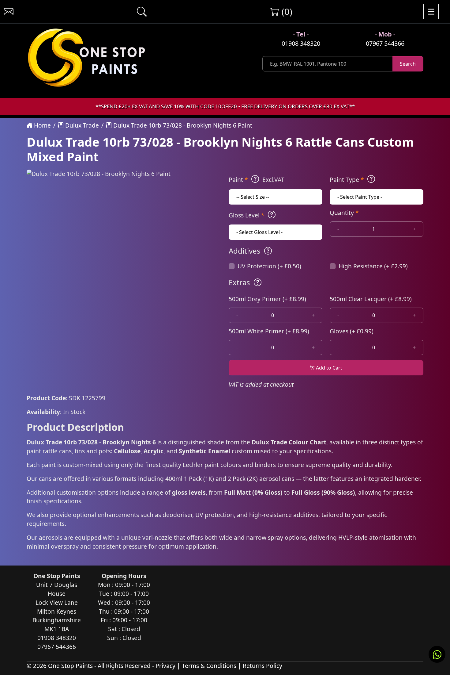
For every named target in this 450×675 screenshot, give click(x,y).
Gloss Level (246, 215)
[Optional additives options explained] (268, 251)
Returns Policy (262, 666)
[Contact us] (8, 11)
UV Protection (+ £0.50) (269, 266)
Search (408, 63)
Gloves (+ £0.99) (351, 331)
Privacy (165, 666)
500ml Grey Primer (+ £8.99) (267, 299)
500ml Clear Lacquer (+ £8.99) (371, 299)
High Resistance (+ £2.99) (373, 266)
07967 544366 (385, 43)
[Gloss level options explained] (271, 215)
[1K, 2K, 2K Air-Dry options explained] (255, 179)
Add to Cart (328, 367)
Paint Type (347, 179)
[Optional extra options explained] (257, 282)
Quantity (344, 213)
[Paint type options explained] (371, 179)
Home (41, 125)
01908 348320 (301, 43)
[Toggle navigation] (431, 11)
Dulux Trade (81, 125)
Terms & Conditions (209, 666)
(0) (285, 11)
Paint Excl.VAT (256, 179)
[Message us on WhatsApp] (437, 654)
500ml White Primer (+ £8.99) (269, 331)
